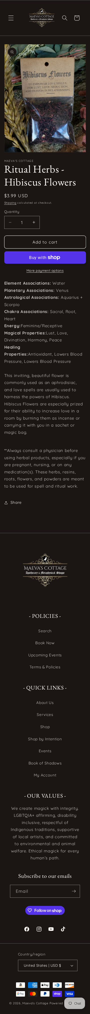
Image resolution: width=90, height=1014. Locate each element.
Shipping (10, 202)
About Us (45, 702)
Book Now (44, 642)
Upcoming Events (45, 655)
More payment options (45, 270)
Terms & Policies (45, 667)
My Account (45, 775)
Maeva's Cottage (35, 1003)
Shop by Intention (45, 739)
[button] (11, 18)
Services (45, 714)
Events (45, 751)
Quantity (12, 211)
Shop (45, 726)
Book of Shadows (45, 763)
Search (45, 631)
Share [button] (16, 502)
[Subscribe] (74, 891)
